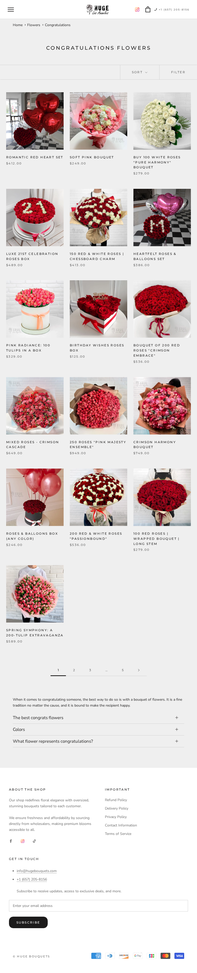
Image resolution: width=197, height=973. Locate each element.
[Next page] (139, 670)
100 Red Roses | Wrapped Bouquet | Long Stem (156, 539)
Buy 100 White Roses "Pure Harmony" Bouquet (157, 162)
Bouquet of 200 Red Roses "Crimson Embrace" (156, 350)
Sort (138, 72)
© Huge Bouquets (31, 956)
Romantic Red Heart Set (34, 157)
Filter (178, 72)
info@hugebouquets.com (37, 870)
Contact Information (121, 825)
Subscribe (28, 922)
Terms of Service (118, 833)
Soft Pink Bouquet (92, 157)
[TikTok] (34, 841)
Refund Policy (116, 800)
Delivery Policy (116, 808)
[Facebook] (11, 841)
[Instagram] (22, 841)
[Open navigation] (11, 9)
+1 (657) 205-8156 (173, 9)
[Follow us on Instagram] (137, 10)
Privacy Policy (116, 816)
